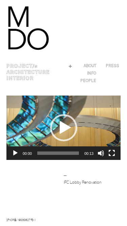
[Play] (15, 153)
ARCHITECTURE (27, 72)
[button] (63, 127)
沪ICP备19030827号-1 (21, 220)
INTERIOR (20, 78)
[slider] (58, 153)
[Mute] (101, 153)
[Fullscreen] (111, 153)
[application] (63, 128)
